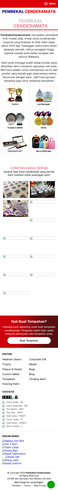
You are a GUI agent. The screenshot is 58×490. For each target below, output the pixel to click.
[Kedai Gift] (12, 457)
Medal (33, 364)
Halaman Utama (11, 359)
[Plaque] (15, 120)
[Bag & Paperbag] (43, 144)
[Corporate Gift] (15, 144)
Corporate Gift (37, 359)
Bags (32, 369)
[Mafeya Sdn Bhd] (13, 441)
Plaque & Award (12, 369)
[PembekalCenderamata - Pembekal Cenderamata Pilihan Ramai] (29, 11)
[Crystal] (43, 97)
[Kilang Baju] (10, 450)
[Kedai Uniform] (11, 463)
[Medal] (43, 120)
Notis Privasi (40, 485)
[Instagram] (8, 4)
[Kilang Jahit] (10, 460)
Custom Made (10, 374)
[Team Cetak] (10, 447)
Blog (31, 374)
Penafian (16, 485)
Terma (27, 485)
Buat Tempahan (29, 340)
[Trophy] (15, 97)
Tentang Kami (37, 379)
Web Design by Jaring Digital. (29, 482)
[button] (48, 4)
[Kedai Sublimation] (14, 453)
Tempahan (8, 379)
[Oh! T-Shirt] (9, 444)
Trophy (6, 364)
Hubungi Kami (10, 383)
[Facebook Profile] (4, 4)
